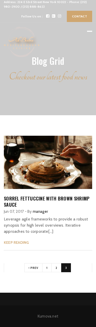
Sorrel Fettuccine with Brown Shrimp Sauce (47, 201)
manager (40, 211)
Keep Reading (16, 242)
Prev (34, 268)
